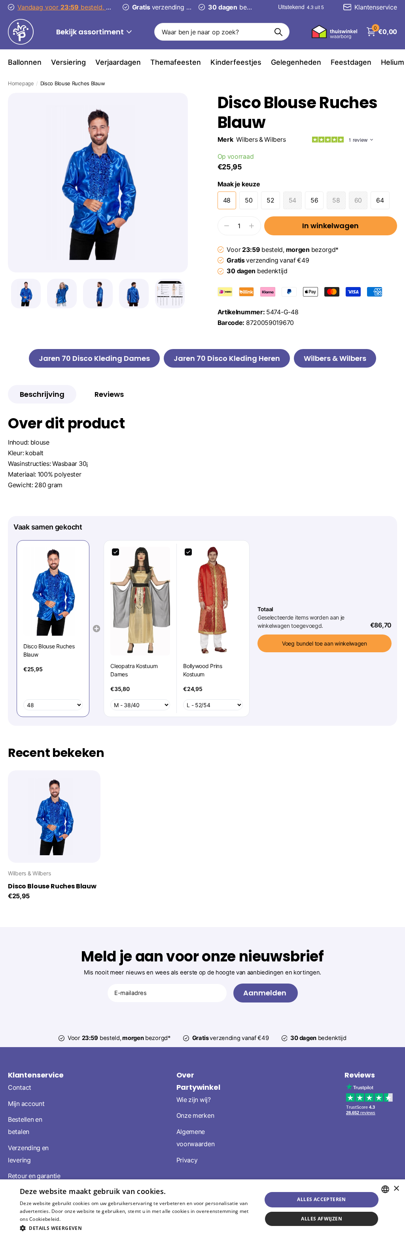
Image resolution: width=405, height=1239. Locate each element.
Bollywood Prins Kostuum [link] (202, 670)
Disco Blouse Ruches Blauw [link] (48, 650)
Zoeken (279, 32)
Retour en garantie (34, 1176)
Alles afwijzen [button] (321, 1218)
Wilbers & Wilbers (261, 139)
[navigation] (26, 293)
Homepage (21, 83)
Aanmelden (265, 993)
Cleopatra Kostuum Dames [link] (133, 670)
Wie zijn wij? (193, 1099)
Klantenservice (35, 1075)
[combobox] (385, 1189)
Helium (392, 62)
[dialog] (202, 1209)
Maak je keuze (239, 184)
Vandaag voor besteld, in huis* (85, 7)
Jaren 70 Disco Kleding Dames (94, 358)
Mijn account (26, 1103)
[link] (53, 591)
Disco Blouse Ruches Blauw (52, 886)
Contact (19, 1087)
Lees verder (75, 1219)
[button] (137, 1228)
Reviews (359, 1075)
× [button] (396, 1189)
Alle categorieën (25, 62)
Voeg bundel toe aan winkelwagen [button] (324, 643)
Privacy (187, 1160)
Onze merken (195, 1115)
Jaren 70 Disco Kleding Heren (227, 358)
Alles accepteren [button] (321, 1199)
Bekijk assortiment (90, 32)
